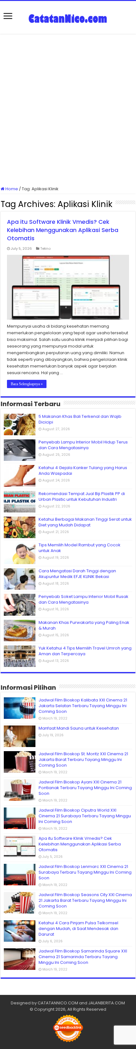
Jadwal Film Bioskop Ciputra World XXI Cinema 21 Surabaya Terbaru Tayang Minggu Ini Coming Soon (85, 816)
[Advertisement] (68, 110)
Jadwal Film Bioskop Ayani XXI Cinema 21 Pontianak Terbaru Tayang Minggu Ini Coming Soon (85, 787)
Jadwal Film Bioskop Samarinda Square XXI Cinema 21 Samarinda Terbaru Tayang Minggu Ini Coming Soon (83, 956)
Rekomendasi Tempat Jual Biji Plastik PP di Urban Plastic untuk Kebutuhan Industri (82, 496)
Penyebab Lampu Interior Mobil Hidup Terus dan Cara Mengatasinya (83, 445)
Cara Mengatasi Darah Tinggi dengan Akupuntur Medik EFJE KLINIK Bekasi (77, 574)
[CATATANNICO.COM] (68, 17)
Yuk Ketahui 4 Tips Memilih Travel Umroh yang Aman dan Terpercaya (85, 651)
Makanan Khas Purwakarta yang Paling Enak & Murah (84, 625)
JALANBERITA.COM (106, 1003)
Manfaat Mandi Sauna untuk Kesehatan (79, 728)
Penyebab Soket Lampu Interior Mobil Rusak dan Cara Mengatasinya (83, 599)
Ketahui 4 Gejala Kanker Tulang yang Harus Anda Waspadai (83, 470)
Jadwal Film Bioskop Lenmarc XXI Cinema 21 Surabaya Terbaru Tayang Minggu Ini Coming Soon (85, 872)
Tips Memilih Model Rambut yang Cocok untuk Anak (80, 548)
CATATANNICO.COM (58, 1003)
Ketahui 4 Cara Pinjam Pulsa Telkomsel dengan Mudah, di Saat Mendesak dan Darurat (78, 928)
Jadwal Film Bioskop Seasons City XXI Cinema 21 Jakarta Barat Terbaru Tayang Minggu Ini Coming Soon (85, 900)
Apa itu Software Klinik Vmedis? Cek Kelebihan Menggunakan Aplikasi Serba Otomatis (62, 230)
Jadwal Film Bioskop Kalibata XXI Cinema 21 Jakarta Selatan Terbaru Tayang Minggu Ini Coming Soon (83, 705)
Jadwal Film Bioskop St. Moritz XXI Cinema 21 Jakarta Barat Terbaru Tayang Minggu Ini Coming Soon (83, 759)
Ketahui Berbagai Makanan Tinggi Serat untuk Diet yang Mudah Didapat (85, 522)
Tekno (45, 248)
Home (11, 189)
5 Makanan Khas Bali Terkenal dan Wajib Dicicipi (80, 419)
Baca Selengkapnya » (27, 384)
